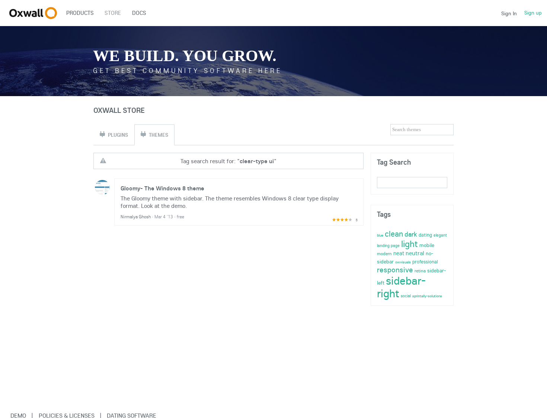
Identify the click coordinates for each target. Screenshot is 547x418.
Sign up (533, 12)
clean (394, 233)
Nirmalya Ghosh (136, 216)
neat (398, 253)
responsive (395, 269)
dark (410, 234)
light (409, 243)
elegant (440, 235)
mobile (426, 245)
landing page (388, 245)
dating (425, 235)
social (406, 295)
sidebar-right (401, 286)
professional (425, 262)
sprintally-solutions (427, 296)
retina (420, 270)
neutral (415, 253)
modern (384, 253)
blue (380, 235)
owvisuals (403, 262)
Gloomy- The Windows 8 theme (162, 188)
